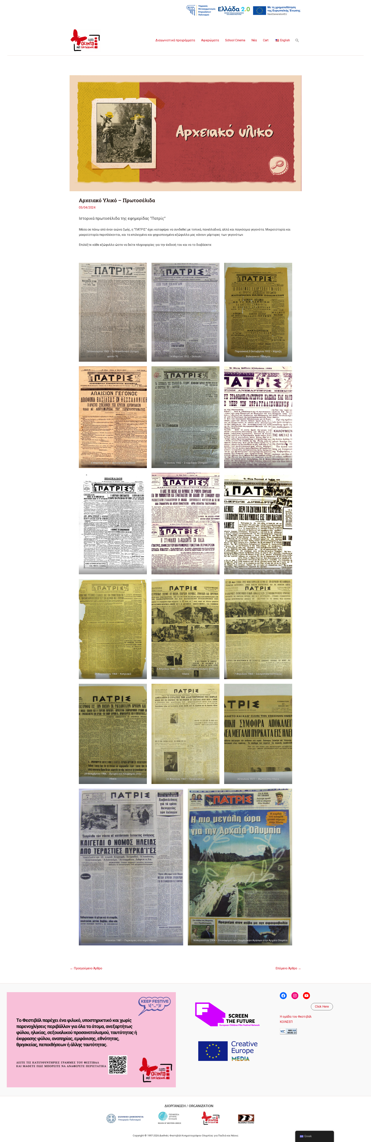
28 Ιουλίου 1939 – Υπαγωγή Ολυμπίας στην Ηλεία (258, 569)
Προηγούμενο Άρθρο (86, 968)
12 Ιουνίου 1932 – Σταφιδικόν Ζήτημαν (185, 462)
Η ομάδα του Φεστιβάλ (296, 1016)
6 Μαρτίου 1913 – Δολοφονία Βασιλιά (113, 462)
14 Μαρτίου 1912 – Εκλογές (185, 356)
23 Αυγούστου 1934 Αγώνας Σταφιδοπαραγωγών (185, 569)
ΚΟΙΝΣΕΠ (286, 1022)
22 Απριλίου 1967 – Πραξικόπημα (185, 778)
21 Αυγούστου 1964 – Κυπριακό (113, 673)
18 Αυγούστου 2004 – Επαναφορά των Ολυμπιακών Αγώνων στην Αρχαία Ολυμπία (240, 940)
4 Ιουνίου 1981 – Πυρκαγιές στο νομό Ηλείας (131, 940)
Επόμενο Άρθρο (288, 968)
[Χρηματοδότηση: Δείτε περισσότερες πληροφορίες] (243, 10)
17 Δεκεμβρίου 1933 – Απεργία (113, 569)
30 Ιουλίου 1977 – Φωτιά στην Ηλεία (258, 778)
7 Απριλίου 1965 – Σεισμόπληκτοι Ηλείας (258, 673)
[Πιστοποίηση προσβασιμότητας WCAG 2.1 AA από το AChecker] (288, 1031)
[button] (297, 40)
